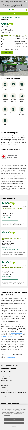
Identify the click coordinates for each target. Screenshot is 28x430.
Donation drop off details (10, 220)
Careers (3, 383)
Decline (14, 422)
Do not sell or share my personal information (13, 392)
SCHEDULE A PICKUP (19, 13)
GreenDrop (3, 403)
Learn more (13, 6)
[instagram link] (5, 397)
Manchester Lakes (7, 206)
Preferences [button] (7, 415)
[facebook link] (1, 397)
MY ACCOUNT (6, 372)
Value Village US (15, 403)
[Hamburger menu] (3, 10)
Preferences (14, 426)
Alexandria (16, 17)
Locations (23, 10)
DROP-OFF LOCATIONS (9, 13)
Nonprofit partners (6, 380)
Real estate (4, 385)
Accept (14, 419)
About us (3, 387)
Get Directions (7, 52)
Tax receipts (4, 378)
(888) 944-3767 (5, 32)
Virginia (9, 17)
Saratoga (4, 265)
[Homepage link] (13, 10)
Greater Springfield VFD (9, 236)
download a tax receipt (7, 336)
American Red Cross (18, 224)
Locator (3, 17)
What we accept (5, 376)
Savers (9, 403)
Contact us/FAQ (5, 390)
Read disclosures (10, 357)
